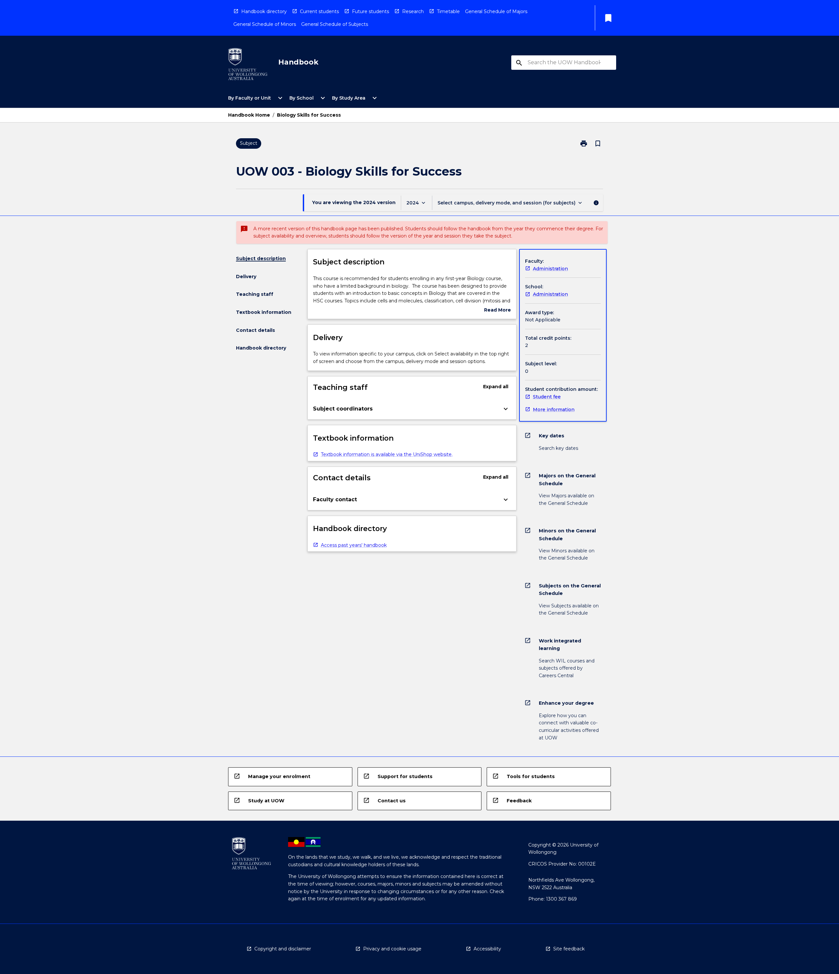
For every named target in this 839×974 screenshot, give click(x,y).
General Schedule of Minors (264, 24)
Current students (319, 11)
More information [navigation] (554, 409)
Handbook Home (249, 115)
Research (413, 11)
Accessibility (487, 949)
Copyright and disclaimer (282, 949)
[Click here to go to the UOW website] (248, 65)
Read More (497, 310)
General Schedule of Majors (496, 11)
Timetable (448, 11)
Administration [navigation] (550, 269)
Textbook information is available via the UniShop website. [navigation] (387, 454)
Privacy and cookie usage (392, 949)
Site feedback (569, 949)
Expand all (495, 387)
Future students (370, 11)
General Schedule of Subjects (334, 24)
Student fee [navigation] (547, 397)
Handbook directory (264, 11)
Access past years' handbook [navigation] (354, 545)
